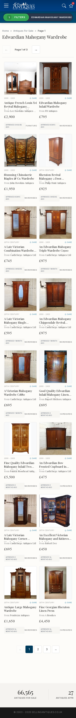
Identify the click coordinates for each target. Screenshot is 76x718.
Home (5, 30)
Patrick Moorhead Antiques (24, 471)
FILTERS (17, 17)
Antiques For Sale (23, 30)
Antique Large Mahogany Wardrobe (20, 609)
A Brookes (50, 615)
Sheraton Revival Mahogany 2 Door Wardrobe (50, 178)
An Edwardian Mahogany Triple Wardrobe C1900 (55, 248)
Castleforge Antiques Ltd (23, 254)
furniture (31, 126)
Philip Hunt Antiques (55, 182)
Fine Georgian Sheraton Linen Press (54, 609)
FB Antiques (51, 110)
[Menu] (6, 6)
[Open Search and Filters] (64, 6)
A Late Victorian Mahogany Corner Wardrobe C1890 (15, 538)
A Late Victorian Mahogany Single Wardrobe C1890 (15, 322)
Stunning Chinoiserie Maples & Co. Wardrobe (19, 176)
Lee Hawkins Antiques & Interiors (28, 110)
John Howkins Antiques (22, 182)
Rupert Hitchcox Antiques (58, 399)
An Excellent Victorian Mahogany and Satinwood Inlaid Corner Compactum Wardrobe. (55, 540)
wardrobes (66, 126)
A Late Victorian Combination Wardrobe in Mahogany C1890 (19, 250)
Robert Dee (51, 543)
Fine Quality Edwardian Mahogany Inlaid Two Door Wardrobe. (19, 466)
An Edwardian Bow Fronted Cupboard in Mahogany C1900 (52, 466)
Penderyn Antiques (20, 615)
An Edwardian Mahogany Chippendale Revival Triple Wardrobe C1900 (55, 322)
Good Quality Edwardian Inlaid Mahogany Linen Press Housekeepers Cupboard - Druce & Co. (55, 396)
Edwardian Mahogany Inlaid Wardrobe (53, 104)
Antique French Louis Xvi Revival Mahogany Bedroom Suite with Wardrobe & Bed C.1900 (20, 108)
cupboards (66, 414)
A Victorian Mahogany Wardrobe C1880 (18, 392)
